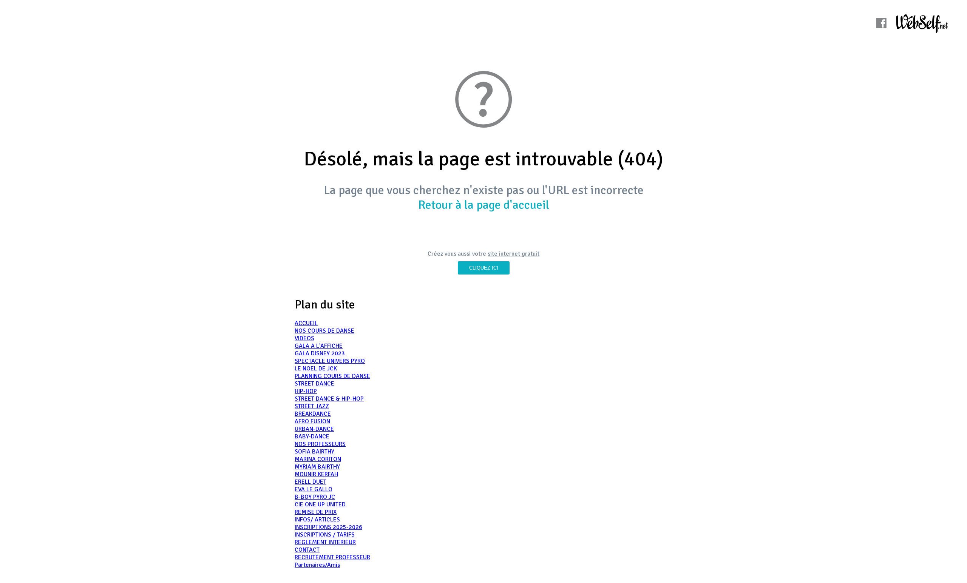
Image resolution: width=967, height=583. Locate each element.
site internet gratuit (513, 254)
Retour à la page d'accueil (483, 204)
